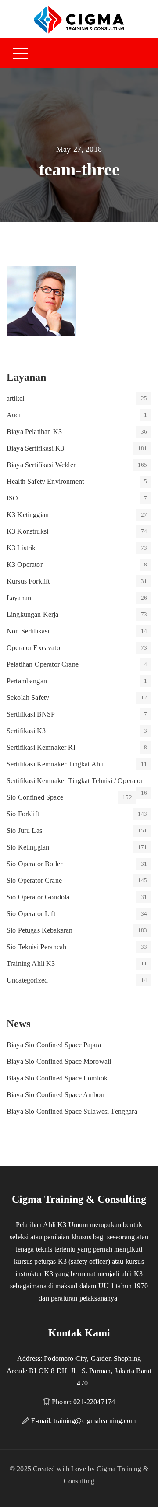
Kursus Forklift (28, 581)
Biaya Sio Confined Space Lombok (57, 1078)
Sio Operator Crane (34, 880)
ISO (12, 498)
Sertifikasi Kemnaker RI (41, 747)
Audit (15, 415)
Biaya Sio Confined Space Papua (54, 1045)
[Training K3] (79, 19)
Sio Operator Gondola (38, 897)
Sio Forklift (23, 814)
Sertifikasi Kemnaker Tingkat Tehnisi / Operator (75, 780)
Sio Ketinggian (28, 847)
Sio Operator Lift (31, 913)
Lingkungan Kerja (33, 614)
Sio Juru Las (24, 830)
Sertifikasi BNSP (31, 714)
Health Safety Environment (45, 481)
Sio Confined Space (35, 797)
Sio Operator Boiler (34, 863)
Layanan (19, 597)
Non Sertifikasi (28, 631)
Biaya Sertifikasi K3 (35, 448)
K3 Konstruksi (27, 531)
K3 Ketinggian (28, 514)
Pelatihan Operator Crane (43, 664)
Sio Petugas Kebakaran (39, 930)
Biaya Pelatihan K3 (34, 431)
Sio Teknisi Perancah (36, 947)
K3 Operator (25, 564)
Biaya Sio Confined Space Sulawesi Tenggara (72, 1111)
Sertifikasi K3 (26, 730)
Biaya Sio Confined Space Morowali (59, 1061)
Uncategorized (27, 980)
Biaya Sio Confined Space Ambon (55, 1094)
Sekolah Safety (28, 697)
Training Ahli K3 (31, 963)
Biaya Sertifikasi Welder (41, 465)
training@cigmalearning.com (95, 1420)
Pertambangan (27, 681)
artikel (15, 398)
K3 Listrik (21, 548)
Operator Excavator (34, 647)
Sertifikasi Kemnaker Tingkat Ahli (55, 764)
